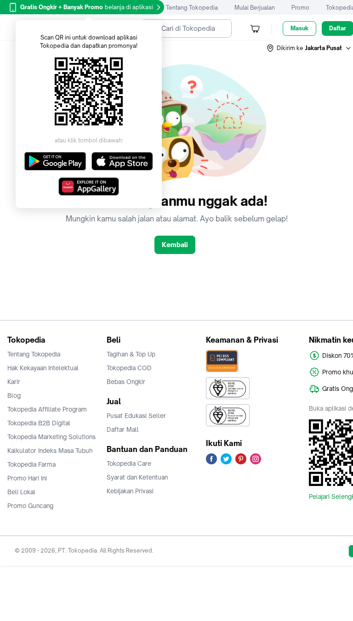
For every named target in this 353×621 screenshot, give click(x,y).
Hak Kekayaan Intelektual (43, 368)
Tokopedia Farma (31, 464)
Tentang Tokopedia (192, 7)
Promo (300, 7)
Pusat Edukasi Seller (136, 415)
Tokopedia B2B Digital (38, 423)
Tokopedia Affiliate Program (47, 409)
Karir (13, 381)
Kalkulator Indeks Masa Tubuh (50, 450)
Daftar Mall (123, 429)
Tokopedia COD (129, 368)
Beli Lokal (21, 492)
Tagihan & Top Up (131, 354)
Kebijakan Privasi (130, 491)
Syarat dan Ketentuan (137, 477)
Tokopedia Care (129, 463)
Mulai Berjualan (254, 7)
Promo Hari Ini (27, 478)
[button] (309, 48)
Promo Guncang (30, 505)
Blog (14, 395)
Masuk (299, 28)
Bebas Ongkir (126, 381)
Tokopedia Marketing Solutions (51, 436)
